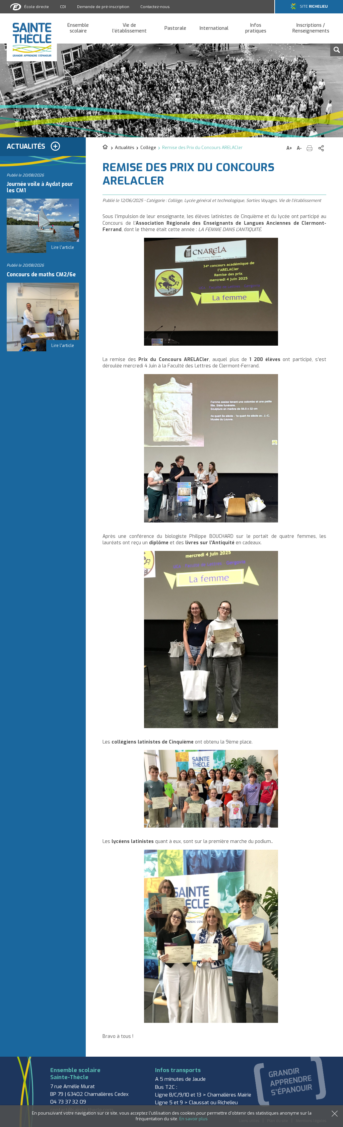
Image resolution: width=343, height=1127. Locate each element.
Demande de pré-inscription (103, 6)
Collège (148, 147)
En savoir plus (193, 1119)
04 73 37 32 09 (68, 1102)
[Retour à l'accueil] (105, 147)
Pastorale (175, 28)
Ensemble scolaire (78, 28)
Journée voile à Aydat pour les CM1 (40, 187)
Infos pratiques (255, 28)
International (214, 28)
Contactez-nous (155, 6)
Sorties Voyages (261, 200)
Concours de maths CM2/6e (41, 274)
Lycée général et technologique (214, 200)
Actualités (124, 147)
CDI (63, 6)
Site (314, 6)
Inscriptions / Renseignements (310, 28)
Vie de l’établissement (129, 28)
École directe (36, 6)
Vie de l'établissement (300, 200)
